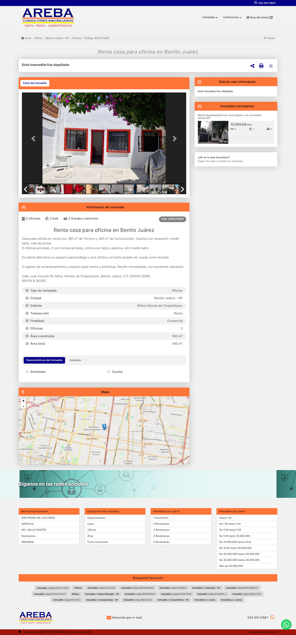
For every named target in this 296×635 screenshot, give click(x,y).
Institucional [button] (230, 17)
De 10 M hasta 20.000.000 (235, 548)
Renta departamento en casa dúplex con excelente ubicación (230, 117)
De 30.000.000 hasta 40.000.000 (239, 560)
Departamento (96, 517)
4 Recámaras (161, 536)
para (205, 600)
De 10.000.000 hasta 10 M (235, 542)
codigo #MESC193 (247, 594)
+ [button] (23, 401)
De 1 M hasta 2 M (230, 523)
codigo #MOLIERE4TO (242, 588)
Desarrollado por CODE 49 (263, 632)
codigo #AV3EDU (173, 588)
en (206, 588)
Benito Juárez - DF (57, 38)
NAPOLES (27, 523)
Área (90, 536)
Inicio (27, 38)
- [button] (23, 406)
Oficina (76, 38)
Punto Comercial (97, 542)
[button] (34, 139)
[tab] (34, 83)
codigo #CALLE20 (101, 588)
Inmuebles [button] (208, 17)
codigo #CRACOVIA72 (50, 594)
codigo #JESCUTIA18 (52, 588)
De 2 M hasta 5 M (230, 529)
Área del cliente (259, 17)
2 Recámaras (161, 523)
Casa (90, 523)
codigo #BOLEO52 (138, 600)
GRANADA (27, 542)
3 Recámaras (161, 529)
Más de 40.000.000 (231, 566)
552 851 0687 (267, 3)
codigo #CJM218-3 (212, 594)
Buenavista (28, 536)
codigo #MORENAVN (140, 594)
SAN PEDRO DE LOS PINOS (38, 517)
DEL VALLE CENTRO (33, 529)
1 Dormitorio (160, 517)
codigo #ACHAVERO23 (137, 588)
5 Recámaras (161, 542)
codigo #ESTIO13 (66, 600)
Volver (270, 38)
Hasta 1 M (225, 517)
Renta (38, 38)
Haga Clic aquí (207, 161)
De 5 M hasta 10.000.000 (234, 536)
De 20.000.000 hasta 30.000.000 (239, 554)
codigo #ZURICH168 (176, 594)
